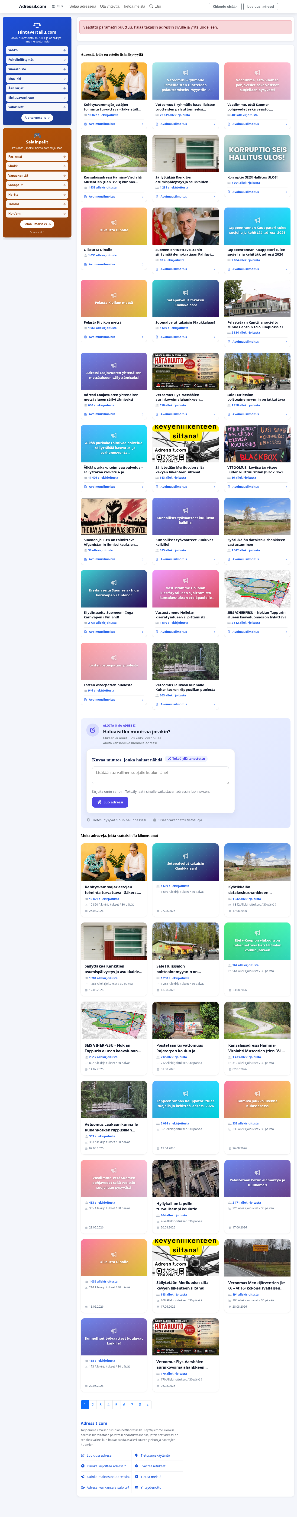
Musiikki (37, 79)
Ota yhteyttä (109, 6)
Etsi (158, 6)
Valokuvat (37, 107)
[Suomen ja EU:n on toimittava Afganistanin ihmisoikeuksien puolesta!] (114, 531)
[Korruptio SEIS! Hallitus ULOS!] (257, 166)
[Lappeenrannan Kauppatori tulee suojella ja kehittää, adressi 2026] (257, 241)
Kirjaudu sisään (225, 6)
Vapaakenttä (37, 175)
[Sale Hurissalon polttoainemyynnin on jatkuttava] (257, 386)
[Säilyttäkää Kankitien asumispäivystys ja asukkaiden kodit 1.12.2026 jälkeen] (185, 168)
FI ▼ (60, 6)
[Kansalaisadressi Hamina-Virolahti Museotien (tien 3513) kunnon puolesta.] (114, 168)
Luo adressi (113, 802)
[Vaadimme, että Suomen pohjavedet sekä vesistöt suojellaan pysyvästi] (257, 96)
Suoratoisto (37, 69)
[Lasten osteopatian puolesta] (114, 674)
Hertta (37, 194)
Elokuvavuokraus (37, 98)
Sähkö (37, 50)
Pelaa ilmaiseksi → (37, 224)
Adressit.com (32, 6)
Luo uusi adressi (260, 6)
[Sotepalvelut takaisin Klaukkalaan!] (185, 311)
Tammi (37, 204)
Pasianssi (37, 156)
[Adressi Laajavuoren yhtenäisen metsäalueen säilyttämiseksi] (114, 386)
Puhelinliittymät (37, 60)
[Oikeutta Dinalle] (114, 239)
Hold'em (37, 213)
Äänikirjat (37, 88)
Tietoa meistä (134, 6)
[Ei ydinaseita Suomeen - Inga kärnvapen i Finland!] (114, 603)
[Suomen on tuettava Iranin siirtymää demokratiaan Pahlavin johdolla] (185, 241)
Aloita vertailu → (37, 118)
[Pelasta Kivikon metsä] (114, 311)
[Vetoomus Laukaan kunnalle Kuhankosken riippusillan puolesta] (185, 676)
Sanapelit (37, 185)
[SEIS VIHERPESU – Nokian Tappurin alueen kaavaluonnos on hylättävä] (257, 603)
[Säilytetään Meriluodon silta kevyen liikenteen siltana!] (185, 458)
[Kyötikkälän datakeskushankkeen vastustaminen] (257, 531)
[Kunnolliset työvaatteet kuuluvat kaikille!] (185, 531)
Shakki (37, 166)
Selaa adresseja (82, 6)
